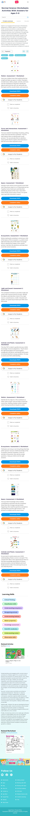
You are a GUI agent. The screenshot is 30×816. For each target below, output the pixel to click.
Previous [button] (2, 656)
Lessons (19, 21)
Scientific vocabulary (11, 629)
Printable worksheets (8, 21)
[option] (15, 655)
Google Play (5, 796)
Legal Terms (11, 810)
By (2, 51)
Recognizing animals (11, 612)
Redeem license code (22, 794)
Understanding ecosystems (13, 608)
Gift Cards (19, 791)
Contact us (5, 791)
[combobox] (8, 51)
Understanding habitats (12, 616)
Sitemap (4, 799)
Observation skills (10, 637)
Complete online (15, 95)
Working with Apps (21, 785)
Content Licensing (21, 796)
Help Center (5, 802)
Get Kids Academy (21, 788)
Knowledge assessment (12, 625)
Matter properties (10, 620)
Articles (8, 646)
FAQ (18, 799)
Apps (4, 782)
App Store (5, 794)
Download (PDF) (15, 91)
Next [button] (27, 656)
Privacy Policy (18, 810)
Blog (4, 785)
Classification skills (10, 604)
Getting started (20, 780)
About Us (5, 788)
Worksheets (5, 780)
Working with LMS (21, 782)
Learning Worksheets (11, 732)
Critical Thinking (10, 600)
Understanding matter (12, 633)
